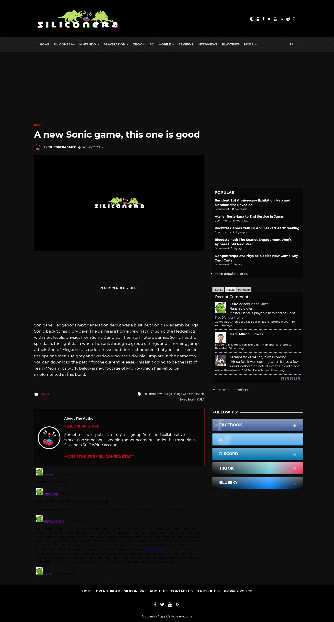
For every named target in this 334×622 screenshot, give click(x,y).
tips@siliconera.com (176, 616)
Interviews (207, 44)
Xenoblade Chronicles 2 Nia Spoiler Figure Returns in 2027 (252, 321)
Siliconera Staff (62, 147)
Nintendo (87, 44)
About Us (158, 591)
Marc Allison (239, 334)
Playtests (230, 44)
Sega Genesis (184, 394)
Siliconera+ (64, 44)
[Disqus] (119, 523)
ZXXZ (233, 304)
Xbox (137, 44)
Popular (244, 290)
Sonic (200, 394)
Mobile (165, 44)
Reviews (185, 44)
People (218, 290)
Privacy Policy (238, 591)
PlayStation (114, 44)
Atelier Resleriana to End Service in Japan (249, 216)
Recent (230, 290)
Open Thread (108, 591)
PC (152, 44)
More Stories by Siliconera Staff (99, 457)
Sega (168, 394)
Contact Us (182, 591)
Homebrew (154, 394)
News (38, 125)
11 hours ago (278, 370)
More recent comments (231, 390)
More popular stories (231, 274)
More (249, 44)
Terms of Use (208, 591)
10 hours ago (237, 348)
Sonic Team (187, 399)
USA (201, 399)
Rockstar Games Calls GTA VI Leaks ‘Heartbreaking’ (257, 228)
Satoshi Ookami (242, 357)
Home (44, 44)
